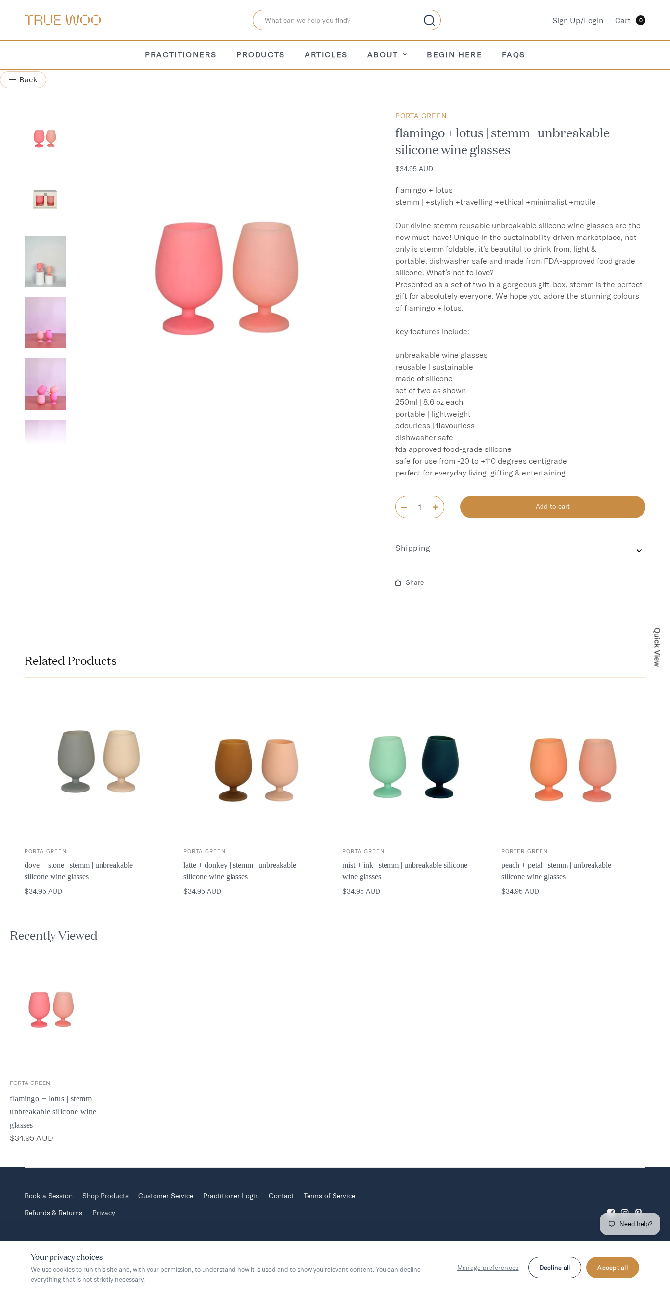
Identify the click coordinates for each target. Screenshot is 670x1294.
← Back (23, 79)
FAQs (513, 54)
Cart (629, 20)
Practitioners (181, 54)
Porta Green (421, 115)
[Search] (429, 20)
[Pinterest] (638, 1204)
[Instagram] (624, 1204)
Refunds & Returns (53, 1212)
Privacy (103, 1212)
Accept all (612, 1267)
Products (260, 54)
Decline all (555, 1267)
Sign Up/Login (577, 20)
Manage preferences (488, 1267)
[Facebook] (611, 1204)
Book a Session (49, 1195)
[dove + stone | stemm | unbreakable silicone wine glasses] (97, 764)
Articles (326, 54)
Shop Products (105, 1195)
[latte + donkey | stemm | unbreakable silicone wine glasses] (255, 764)
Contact (281, 1195)
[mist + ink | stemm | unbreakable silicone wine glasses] (414, 764)
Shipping (413, 548)
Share (415, 582)
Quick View (658, 647)
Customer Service (165, 1195)
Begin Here (454, 54)
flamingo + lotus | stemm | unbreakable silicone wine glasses (53, 1111)
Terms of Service (329, 1195)
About (382, 54)
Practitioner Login (231, 1195)
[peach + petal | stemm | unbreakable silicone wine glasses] (573, 764)
